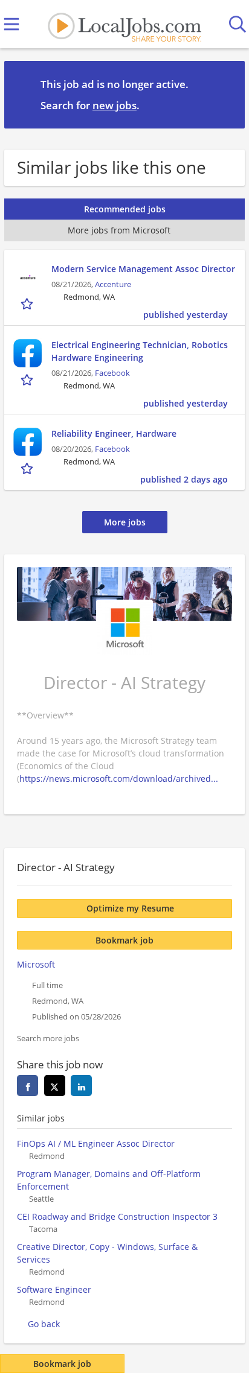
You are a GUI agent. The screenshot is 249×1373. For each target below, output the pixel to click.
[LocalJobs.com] (124, 24)
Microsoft (36, 964)
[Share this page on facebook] (27, 1085)
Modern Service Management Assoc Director (143, 268)
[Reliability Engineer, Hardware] (28, 442)
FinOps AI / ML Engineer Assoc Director (96, 1143)
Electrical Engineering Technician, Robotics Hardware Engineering (139, 351)
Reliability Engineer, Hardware (113, 433)
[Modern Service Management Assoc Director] (28, 277)
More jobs (125, 522)
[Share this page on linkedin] (81, 1085)
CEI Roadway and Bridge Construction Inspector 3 (117, 1216)
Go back (44, 1324)
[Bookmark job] (28, 304)
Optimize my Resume (130, 908)
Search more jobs (48, 1038)
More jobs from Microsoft (119, 230)
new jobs (114, 105)
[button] (226, 94)
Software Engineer (54, 1289)
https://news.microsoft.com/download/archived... (118, 778)
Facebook (112, 373)
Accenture (113, 284)
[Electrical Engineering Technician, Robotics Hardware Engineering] (28, 353)
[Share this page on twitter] (54, 1085)
